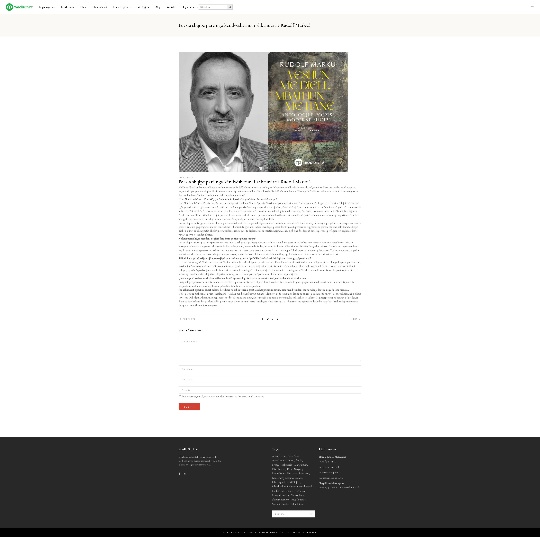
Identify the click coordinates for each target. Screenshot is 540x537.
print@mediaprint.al (349, 487)
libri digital (278, 482)
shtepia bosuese (280, 499)
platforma (299, 490)
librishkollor (279, 486)
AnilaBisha (293, 456)
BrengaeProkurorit (282, 464)
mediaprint (278, 490)
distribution (278, 469)
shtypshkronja (298, 499)
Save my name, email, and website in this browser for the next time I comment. (222, 396)
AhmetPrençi (279, 456)
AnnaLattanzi (279, 460)
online (289, 490)
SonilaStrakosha (280, 504)
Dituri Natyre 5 (295, 469)
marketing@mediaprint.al (331, 477)
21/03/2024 (186, 177)
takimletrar (296, 504)
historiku (292, 473)
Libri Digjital (293, 482)
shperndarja (297, 495)
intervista (304, 473)
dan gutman (300, 464)
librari (298, 477)
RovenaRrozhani (280, 495)
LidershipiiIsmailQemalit (300, 486)
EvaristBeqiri (279, 473)
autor (291, 460)
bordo (299, 460)
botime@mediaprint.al (329, 472)
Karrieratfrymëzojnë (282, 477)
